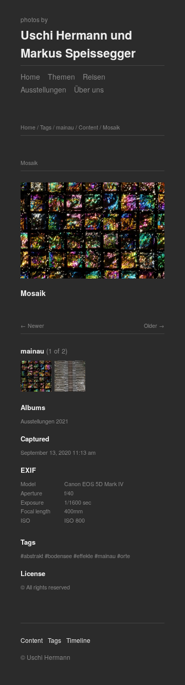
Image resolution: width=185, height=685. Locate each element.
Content (88, 127)
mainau (65, 127)
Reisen (94, 76)
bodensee (60, 555)
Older (150, 325)
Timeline (78, 640)
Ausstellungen (43, 89)
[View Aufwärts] (69, 386)
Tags (45, 127)
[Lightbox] (92, 280)
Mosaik (111, 127)
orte (125, 555)
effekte (85, 555)
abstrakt (33, 555)
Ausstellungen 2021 (44, 421)
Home (30, 76)
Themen (61, 76)
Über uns (89, 89)
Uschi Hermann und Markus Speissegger (78, 43)
